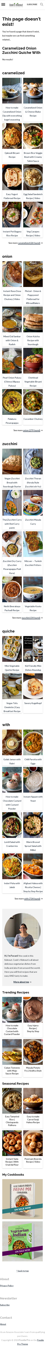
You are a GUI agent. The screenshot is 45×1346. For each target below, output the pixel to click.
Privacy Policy (7, 1285)
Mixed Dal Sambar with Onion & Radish (12, 340)
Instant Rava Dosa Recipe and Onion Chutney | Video (12, 295)
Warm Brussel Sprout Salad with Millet (33, 846)
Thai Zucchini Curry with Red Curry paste (12, 523)
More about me (21, 982)
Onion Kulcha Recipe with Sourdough (33, 340)
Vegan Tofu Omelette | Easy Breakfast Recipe (12, 707)
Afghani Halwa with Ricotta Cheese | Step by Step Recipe (33, 887)
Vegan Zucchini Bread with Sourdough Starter (12, 482)
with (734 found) (32, 898)
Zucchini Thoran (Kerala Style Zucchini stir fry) (33, 482)
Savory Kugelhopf (33, 703)
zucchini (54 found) (31, 617)
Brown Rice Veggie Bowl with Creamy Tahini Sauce (33, 157)
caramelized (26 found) (29, 243)
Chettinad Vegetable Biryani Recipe (33, 381)
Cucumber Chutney (33, 419)
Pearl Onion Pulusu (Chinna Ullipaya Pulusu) (12, 381)
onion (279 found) (31, 430)
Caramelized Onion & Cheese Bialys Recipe (33, 111)
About (3, 1324)
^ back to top (22, 1270)
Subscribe (5, 1305)
